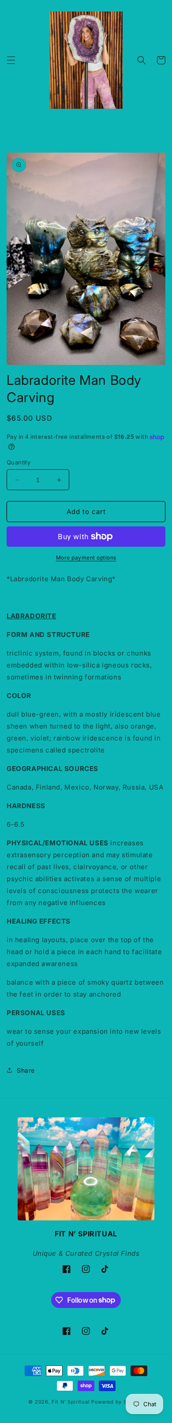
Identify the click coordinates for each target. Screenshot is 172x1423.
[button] (11, 60)
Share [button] (26, 1070)
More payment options (86, 557)
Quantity (18, 462)
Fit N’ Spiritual (71, 1402)
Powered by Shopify (117, 1402)
